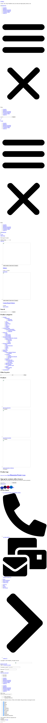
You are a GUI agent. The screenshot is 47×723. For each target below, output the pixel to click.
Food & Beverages (9, 345)
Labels (6, 346)
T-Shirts (6, 327)
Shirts (6, 324)
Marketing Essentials (7, 9)
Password (2, 669)
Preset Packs (5, 350)
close (7, 719)
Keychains (10, 362)
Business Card (2, 475)
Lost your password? (4, 672)
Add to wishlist (6, 265)
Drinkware (5, 332)
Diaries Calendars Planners (10, 352)
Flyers (9, 341)
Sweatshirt (7, 325)
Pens (9, 368)
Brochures (10, 340)
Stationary (5, 8)
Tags (6, 348)
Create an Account (7, 665)
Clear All (2, 241)
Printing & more (8, 339)
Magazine (13, 475)
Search (14, 311)
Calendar (6, 475)
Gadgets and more (8, 359)
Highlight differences (8, 697)
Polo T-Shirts (7, 323)
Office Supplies (8, 364)
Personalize (5, 271)
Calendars (10, 353)
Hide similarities (7, 696)
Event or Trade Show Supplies (11, 338)
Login (2, 671)
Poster (19, 475)
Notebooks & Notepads (12, 356)
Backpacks (7, 318)
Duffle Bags (10, 320)
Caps (6, 321)
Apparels (4, 7)
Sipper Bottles (8, 335)
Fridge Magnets (11, 361)
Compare (16, 265)
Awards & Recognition (9, 329)
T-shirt (23, 475)
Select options (5, 306)
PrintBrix (2, 1)
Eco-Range (7, 354)
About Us (5, 13)
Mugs (6, 333)
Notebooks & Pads (9, 363)
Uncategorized (6, 369)
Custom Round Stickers (9, 303)
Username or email (4, 667)
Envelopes (7, 358)
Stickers (5, 268)
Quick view (12, 265)
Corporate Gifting (6, 12)
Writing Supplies (8, 367)
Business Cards (11, 365)
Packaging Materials (7, 10)
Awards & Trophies (11, 330)
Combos (9, 355)
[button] (23, 61)
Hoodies (7, 322)
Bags (6, 344)
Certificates (10, 331)
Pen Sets (9, 357)
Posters (9, 342)
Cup (8, 475)
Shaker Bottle (8, 334)
